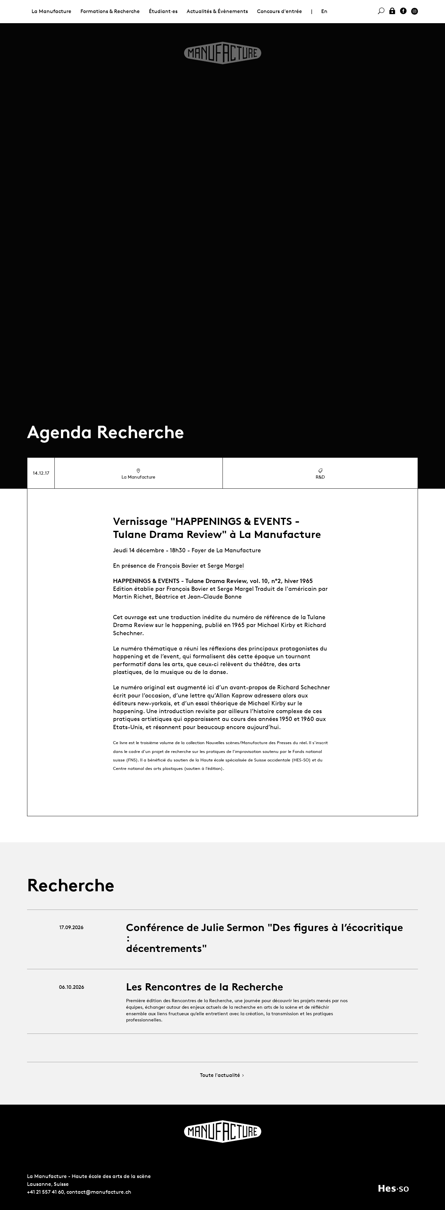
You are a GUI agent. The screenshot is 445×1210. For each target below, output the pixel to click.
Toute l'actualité (220, 1075)
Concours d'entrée (279, 11)
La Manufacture (51, 11)
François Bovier (177, 565)
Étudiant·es (163, 11)
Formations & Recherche (110, 11)
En (324, 11)
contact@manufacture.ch (98, 1192)
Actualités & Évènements (217, 11)
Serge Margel (226, 565)
